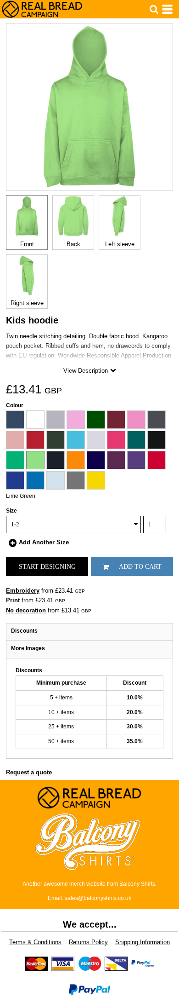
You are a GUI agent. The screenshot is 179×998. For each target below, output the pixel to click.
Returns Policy (88, 942)
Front (27, 244)
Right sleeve (27, 303)
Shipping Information (142, 942)
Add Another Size (44, 542)
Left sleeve (119, 244)
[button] (153, 9)
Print (13, 600)
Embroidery (22, 590)
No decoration (26, 610)
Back (73, 244)
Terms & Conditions (35, 942)
